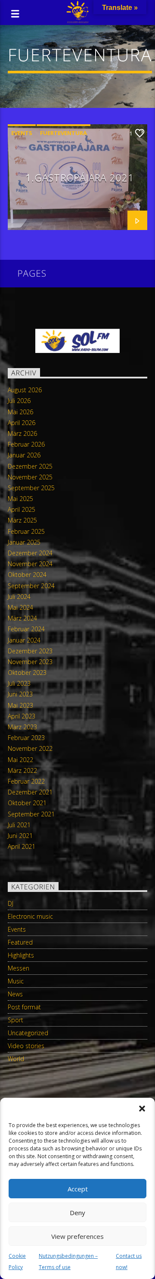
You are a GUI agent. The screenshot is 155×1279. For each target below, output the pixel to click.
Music (16, 981)
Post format (24, 1007)
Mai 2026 (20, 412)
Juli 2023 (19, 683)
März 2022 (22, 770)
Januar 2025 (24, 542)
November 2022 (30, 748)
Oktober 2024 (27, 574)
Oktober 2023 (27, 672)
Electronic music (30, 916)
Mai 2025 (20, 499)
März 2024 (22, 618)
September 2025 (31, 488)
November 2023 (30, 662)
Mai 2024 (20, 607)
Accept (78, 1188)
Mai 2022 (20, 760)
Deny (77, 1212)
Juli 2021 (19, 825)
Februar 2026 (26, 444)
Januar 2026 (24, 455)
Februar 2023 (26, 738)
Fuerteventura (63, 133)
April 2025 (21, 509)
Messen (18, 968)
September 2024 (31, 586)
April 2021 (21, 846)
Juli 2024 (19, 596)
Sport (15, 1020)
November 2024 (30, 564)
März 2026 (22, 433)
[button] (142, 1108)
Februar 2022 (26, 781)
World (16, 1059)
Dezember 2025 (30, 466)
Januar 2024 (24, 640)
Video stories (26, 1046)
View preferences (77, 1236)
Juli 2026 (19, 401)
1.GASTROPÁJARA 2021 (79, 177)
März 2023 (22, 727)
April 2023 (21, 716)
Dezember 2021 (30, 792)
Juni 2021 (20, 836)
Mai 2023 (20, 705)
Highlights (21, 955)
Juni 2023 (20, 694)
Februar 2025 (26, 531)
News (15, 994)
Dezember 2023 (30, 651)
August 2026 (25, 390)
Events (21, 133)
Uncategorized (28, 1033)
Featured (20, 942)
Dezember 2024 (30, 553)
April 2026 (21, 423)
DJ (10, 903)
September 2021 (31, 814)
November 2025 (30, 477)
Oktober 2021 (27, 803)
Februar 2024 (26, 629)
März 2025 (22, 520)
